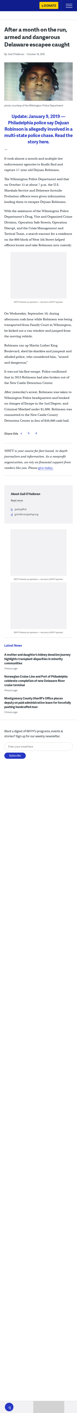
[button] (9, 1407)
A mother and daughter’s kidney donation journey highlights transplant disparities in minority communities (37, 658)
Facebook (21, 433)
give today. (45, 468)
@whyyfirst (21, 509)
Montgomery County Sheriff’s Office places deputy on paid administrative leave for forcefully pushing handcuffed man (37, 702)
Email (36, 433)
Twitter (29, 433)
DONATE (50, 5)
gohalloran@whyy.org (26, 514)
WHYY (14, 6)
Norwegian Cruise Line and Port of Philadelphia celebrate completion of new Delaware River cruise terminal (36, 680)
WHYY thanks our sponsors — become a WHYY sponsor (38, 302)
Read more (17, 500)
